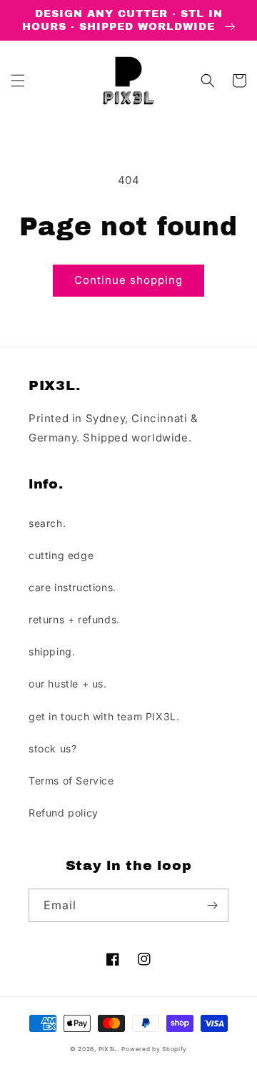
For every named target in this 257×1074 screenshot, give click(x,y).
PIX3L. (109, 1049)
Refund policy (64, 813)
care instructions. (72, 587)
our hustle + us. (68, 683)
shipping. (52, 651)
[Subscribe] (212, 905)
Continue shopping (128, 280)
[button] (18, 80)
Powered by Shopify (154, 1049)
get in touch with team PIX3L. (104, 716)
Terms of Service (71, 780)
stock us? (52, 748)
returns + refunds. (74, 619)
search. (47, 523)
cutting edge (61, 555)
